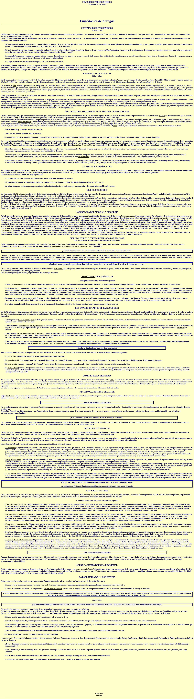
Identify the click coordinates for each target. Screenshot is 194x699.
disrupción (64, 244)
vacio (115, 126)
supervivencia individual (85, 569)
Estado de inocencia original (15, 504)
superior (143, 544)
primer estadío (13, 356)
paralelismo (47, 510)
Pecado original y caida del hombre (18, 514)
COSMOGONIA (88, 277)
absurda (127, 226)
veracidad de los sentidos (83, 145)
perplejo (20, 611)
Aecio (5, 314)
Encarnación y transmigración (16, 524)
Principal (99, 695)
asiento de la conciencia (53, 589)
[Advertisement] (97, 12)
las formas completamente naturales (30, 333)
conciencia (60, 343)
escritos (23, 96)
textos (112, 380)
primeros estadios (17, 284)
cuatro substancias (24, 122)
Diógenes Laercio (122, 80)
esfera (33, 170)
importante (98, 546)
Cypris (60, 506)
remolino (33, 398)
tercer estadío (12, 364)
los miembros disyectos (26, 320)
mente (60, 571)
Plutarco (25, 634)
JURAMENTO (58, 269)
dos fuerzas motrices (161, 218)
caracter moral (6, 230)
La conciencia (10, 473)
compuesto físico (47, 585)
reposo (86, 298)
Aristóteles (10, 396)
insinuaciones (31, 388)
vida (14, 86)
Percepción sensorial (13, 460)
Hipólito (98, 571)
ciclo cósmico (20, 194)
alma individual (89, 520)
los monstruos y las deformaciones (31, 326)
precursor (180, 328)
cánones (162, 116)
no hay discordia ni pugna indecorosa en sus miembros (72, 246)
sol (116, 292)
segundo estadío (13, 360)
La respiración (10, 448)
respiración (37, 343)
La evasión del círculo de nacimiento (18, 540)
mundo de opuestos (180, 526)
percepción (48, 343)
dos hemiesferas (139, 288)
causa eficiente (83, 157)
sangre (65, 581)
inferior (91, 544)
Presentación (99, 693)
